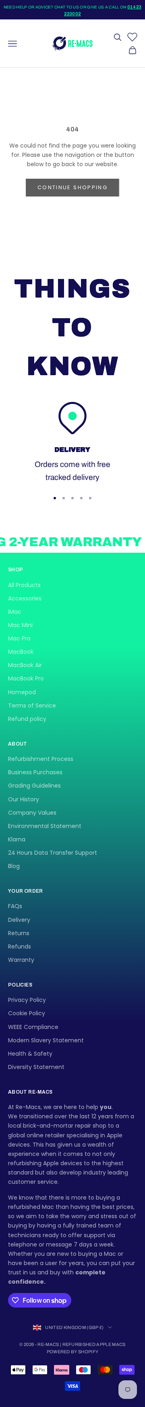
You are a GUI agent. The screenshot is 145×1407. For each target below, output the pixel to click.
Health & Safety (30, 1054)
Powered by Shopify (73, 1351)
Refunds (19, 946)
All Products (24, 585)
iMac (14, 612)
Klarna (16, 839)
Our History (23, 799)
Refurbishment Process (40, 759)
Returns (18, 933)
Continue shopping (72, 187)
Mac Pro (19, 638)
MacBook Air (25, 665)
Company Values (32, 813)
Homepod (22, 692)
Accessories (24, 598)
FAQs (15, 906)
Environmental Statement (44, 826)
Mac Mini (20, 625)
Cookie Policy (26, 1013)
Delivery (19, 920)
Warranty (21, 960)
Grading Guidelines (34, 786)
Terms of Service (32, 705)
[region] (72, 443)
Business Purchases (35, 772)
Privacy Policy (27, 1000)
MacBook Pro (26, 678)
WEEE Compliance (33, 1027)
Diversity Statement (36, 1067)
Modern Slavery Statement (46, 1040)
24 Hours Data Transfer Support (52, 853)
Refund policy (27, 719)
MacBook (20, 652)
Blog (14, 866)
